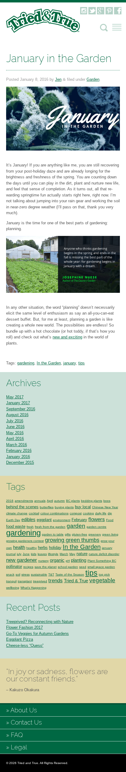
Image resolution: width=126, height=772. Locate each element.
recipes (28, 567)
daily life (100, 513)
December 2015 (20, 462)
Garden (93, 79)
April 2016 (15, 438)
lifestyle (53, 554)
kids (33, 554)
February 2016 (18, 450)
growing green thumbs (72, 540)
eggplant (44, 519)
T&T (51, 574)
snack (10, 574)
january (69, 363)
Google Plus (100, 10)
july (19, 554)
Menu (116, 27)
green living (110, 534)
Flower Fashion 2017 (24, 627)
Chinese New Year (105, 507)
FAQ (17, 735)
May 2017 (15, 397)
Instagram (83, 10)
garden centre (96, 526)
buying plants (64, 507)
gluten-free (79, 534)
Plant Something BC (101, 560)
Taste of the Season (69, 574)
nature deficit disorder (104, 554)
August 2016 (17, 414)
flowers (96, 519)
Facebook (117, 10)
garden (76, 525)
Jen (58, 79)
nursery (43, 560)
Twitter (92, 10)
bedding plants (91, 500)
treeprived (40, 581)
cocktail (34, 513)
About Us (23, 710)
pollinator (14, 566)
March (64, 554)
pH (68, 560)
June (26, 554)
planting (78, 560)
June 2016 (15, 426)
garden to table (53, 534)
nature (81, 553)
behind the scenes (22, 507)
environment (61, 520)
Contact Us (26, 722)
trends (55, 581)
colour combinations (54, 513)
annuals (40, 500)
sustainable (39, 574)
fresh (30, 526)
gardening (25, 363)
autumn (59, 500)
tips (81, 363)
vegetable (102, 580)
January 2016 (18, 456)
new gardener (21, 560)
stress (25, 574)
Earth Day (13, 520)
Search (104, 28)
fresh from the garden (50, 526)
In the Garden (49, 363)
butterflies (47, 507)
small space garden (101, 567)
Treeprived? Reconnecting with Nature (39, 621)
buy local (83, 507)
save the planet (46, 567)
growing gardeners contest (25, 541)
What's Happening (33, 587)
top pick (104, 574)
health (19, 547)
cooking (88, 513)
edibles (28, 519)
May (72, 554)
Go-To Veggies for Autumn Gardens (37, 633)
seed (82, 567)
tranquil (11, 581)
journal (11, 554)
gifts (68, 534)
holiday (55, 547)
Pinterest (109, 10)
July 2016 (14, 421)
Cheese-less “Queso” (24, 645)
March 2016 (16, 444)
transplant (25, 581)
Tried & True (76, 580)
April (50, 500)
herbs (43, 547)
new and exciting (67, 337)
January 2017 (18, 403)
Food (109, 520)
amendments (24, 500)
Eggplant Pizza (19, 639)
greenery (94, 534)
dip (110, 513)
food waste (15, 526)
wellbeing (12, 587)
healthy (31, 548)
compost (76, 513)
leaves (42, 554)
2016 (9, 500)
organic (57, 560)
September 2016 (20, 409)
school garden (68, 567)
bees (106, 500)
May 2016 (15, 433)
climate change (17, 513)
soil (18, 574)
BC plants (73, 500)
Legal (19, 747)
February (79, 519)
